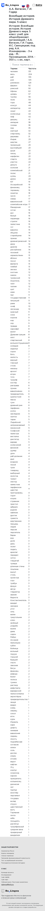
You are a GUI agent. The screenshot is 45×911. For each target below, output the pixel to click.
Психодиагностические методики (13, 863)
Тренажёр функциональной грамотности (15, 858)
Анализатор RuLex (7, 851)
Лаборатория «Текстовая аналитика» (14, 882)
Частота (32, 69)
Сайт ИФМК (5, 877)
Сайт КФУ (4, 879)
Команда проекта (7, 872)
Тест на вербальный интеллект (12, 860)
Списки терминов (7, 855)
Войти (39, 5)
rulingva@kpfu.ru (7, 884)
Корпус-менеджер (7, 853)
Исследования (6, 875)
